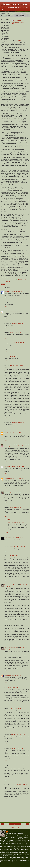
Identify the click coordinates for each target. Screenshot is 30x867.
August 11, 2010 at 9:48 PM (13, 555)
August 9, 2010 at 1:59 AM (15, 291)
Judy (5, 311)
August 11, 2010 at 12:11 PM (18, 546)
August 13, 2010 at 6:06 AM (16, 708)
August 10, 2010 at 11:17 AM (16, 478)
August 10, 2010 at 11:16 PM (16, 492)
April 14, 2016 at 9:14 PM (18, 522)
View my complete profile (6, 864)
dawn (9, 522)
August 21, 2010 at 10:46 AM (20, 784)
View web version (15, 827)
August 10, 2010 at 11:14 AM (17, 466)
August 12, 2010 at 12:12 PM (15, 675)
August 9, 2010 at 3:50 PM (16, 332)
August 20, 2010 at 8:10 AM (18, 765)
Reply (5, 297)
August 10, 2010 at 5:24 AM (14, 432)
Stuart (6, 675)
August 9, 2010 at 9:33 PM (16, 365)
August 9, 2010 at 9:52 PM (17, 422)
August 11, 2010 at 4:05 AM (16, 507)
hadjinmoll (7, 466)
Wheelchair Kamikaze (14, 4)
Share (3, 284)
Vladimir (6, 478)
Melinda (6, 492)
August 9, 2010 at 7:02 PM (14, 356)
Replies (8, 519)
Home (15, 824)
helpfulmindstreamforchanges (12, 445)
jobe (5, 432)
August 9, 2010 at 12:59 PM (18, 323)
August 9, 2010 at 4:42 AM (17, 302)
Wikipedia (18, 40)
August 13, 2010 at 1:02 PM (18, 734)
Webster (6, 291)
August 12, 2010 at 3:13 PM (14, 687)
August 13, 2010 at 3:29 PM (18, 748)
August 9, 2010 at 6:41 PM (17, 342)
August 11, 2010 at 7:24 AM (18, 537)
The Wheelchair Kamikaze (11, 584)
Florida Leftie (7, 537)
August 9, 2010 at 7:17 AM (14, 311)
